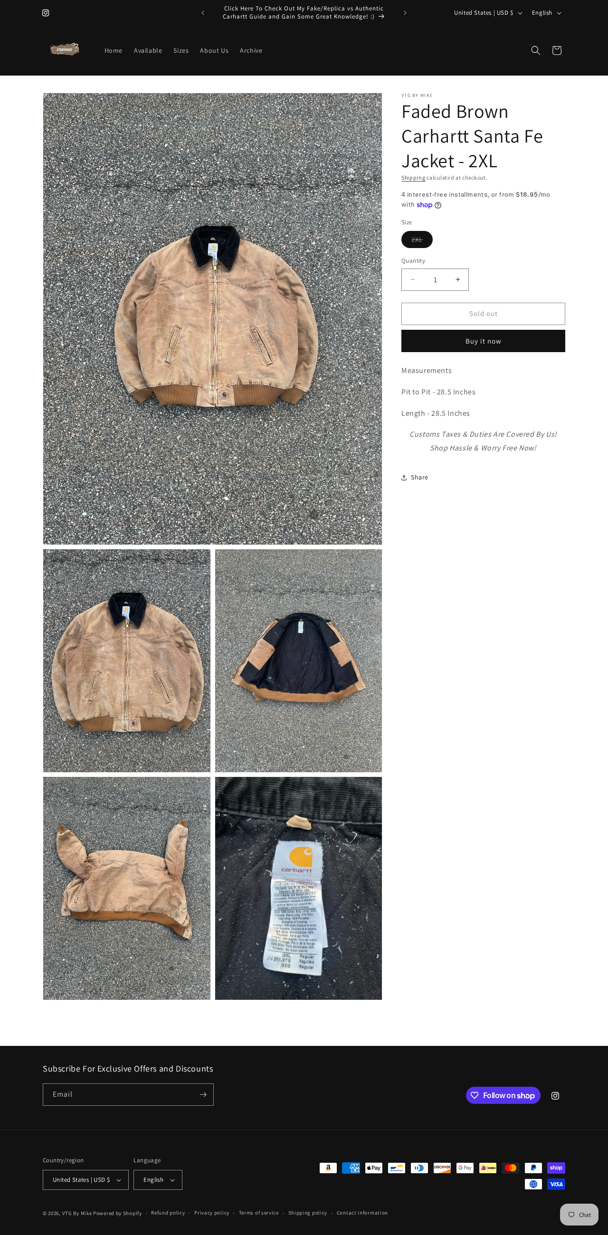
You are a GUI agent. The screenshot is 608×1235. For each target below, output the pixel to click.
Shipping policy (308, 1212)
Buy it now (484, 340)
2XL (422, 241)
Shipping (413, 177)
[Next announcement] (405, 13)
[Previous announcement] (202, 13)
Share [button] (419, 477)
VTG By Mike (77, 1213)
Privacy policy (211, 1212)
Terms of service (259, 1212)
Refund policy (168, 1212)
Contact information (362, 1212)
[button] (535, 50)
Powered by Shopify (117, 1213)
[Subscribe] (202, 1094)
